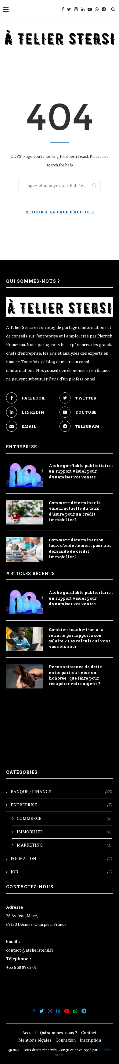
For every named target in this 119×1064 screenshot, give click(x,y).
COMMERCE (64, 818)
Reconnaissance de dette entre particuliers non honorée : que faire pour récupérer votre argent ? (75, 675)
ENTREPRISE (61, 805)
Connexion (66, 1040)
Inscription (90, 1040)
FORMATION (61, 858)
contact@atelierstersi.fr (29, 950)
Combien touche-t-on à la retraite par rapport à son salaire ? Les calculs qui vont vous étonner (79, 638)
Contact (89, 1032)
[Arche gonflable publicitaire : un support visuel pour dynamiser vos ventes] (24, 475)
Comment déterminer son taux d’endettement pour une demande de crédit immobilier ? (80, 548)
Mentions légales (35, 1040)
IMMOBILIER (64, 832)
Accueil (29, 1032)
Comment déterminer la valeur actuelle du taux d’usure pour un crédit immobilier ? (75, 511)
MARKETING (64, 845)
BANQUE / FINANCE (61, 791)
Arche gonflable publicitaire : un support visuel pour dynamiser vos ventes (81, 471)
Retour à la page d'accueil (59, 211)
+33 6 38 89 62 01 (21, 967)
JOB (61, 872)
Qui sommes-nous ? (58, 1032)
